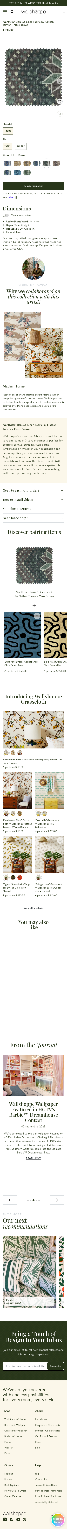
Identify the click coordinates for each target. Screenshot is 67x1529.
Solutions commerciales (47, 1430)
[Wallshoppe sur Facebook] (11, 1521)
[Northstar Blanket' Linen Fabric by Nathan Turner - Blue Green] (36, 163)
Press (37, 1442)
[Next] (57, 1200)
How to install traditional (48, 1496)
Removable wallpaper (15, 1425)
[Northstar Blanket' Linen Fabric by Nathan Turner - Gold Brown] (27, 163)
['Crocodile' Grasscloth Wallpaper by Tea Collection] (49, 790)
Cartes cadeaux (12, 1496)
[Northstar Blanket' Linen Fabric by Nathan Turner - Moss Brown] (46, 163)
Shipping (8, 1473)
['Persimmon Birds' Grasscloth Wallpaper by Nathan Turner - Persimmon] (13, 752)
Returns (8, 1479)
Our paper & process (46, 1436)
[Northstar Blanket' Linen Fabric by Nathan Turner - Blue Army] (7, 173)
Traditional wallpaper (15, 1419)
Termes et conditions (46, 1485)
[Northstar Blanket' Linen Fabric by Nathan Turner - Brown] (56, 163)
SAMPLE (21, 146)
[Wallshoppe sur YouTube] (18, 1521)
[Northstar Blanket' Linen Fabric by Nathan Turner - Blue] (17, 173)
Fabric (7, 1453)
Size (5, 139)
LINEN (8, 131)
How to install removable (48, 1490)
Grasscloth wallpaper (15, 1430)
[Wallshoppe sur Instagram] (5, 1521)
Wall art (8, 1447)
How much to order (15, 1490)
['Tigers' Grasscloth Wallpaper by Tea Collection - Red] (19, 877)
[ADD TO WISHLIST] (60, 101)
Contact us (41, 1479)
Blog (37, 1447)
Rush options (11, 1485)
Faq (37, 1473)
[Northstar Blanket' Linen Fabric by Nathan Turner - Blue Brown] (7, 163)
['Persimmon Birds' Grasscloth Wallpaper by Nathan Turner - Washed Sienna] (19, 752)
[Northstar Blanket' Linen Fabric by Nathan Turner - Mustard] (17, 163)
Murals (7, 1442)
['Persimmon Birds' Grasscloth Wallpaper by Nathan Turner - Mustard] (33, 729)
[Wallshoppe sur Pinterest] (24, 1519)
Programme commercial (47, 1425)
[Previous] (10, 1200)
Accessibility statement (46, 1502)
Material (7, 124)
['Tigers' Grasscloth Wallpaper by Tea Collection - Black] (13, 877)
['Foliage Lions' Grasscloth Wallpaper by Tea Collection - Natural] (49, 854)
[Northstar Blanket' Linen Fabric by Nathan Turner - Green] (27, 173)
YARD (7, 146)
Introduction (41, 1419)
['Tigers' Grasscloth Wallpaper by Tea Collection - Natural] (17, 854)
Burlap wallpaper (13, 1436)
